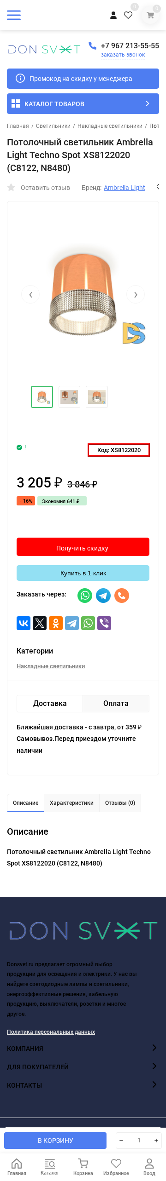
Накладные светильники (109, 126)
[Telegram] (72, 623)
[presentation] (30, 294)
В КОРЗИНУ (55, 1140)
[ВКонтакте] (23, 623)
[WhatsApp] (88, 623)
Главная (18, 126)
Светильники (53, 126)
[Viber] (104, 623)
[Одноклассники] (56, 623)
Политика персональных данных (51, 1032)
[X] (40, 623)
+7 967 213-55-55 (130, 45)
